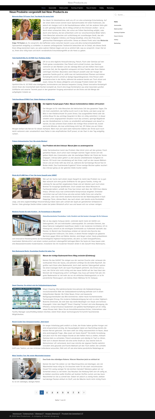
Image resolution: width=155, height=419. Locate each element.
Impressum (17, 414)
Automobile (52, 8)
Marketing (110, 8)
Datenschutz (28, 414)
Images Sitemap (51, 414)
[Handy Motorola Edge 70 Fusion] (27, 30)
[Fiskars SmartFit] (27, 155)
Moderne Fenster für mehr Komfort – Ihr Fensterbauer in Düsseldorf (36, 211)
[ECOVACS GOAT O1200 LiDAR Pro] (27, 71)
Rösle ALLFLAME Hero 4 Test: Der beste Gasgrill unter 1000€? (34, 175)
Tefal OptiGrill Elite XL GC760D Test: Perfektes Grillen (31, 58)
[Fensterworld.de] (27, 225)
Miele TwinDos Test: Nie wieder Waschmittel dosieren (31, 355)
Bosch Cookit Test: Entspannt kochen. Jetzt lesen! (30, 322)
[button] (144, 29)
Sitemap (38, 414)
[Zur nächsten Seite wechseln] (84, 392)
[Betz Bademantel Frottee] (27, 265)
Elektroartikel (63, 8)
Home (44, 8)
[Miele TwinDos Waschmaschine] (27, 369)
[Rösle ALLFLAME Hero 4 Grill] (27, 189)
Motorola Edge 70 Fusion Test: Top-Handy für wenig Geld (33, 16)
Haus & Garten (91, 8)
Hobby (101, 8)
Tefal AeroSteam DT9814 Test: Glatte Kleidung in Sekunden (33, 99)
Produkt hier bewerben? (71, 414)
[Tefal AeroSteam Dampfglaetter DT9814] (27, 114)
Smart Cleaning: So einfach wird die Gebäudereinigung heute (34, 285)
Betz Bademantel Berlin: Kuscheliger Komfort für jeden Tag (33, 251)
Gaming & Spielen (77, 8)
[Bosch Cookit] (27, 335)
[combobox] (129, 15)
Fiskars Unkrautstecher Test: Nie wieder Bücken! (29, 141)
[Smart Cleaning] (27, 299)
